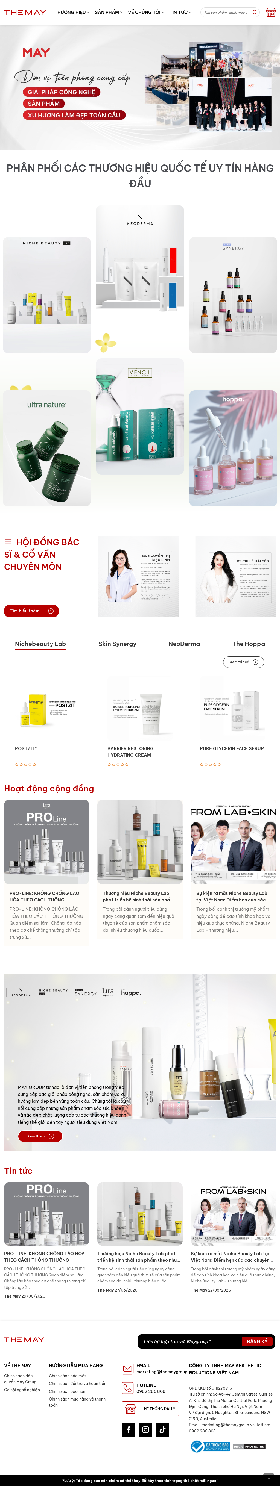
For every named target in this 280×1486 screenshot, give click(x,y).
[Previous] (100, 577)
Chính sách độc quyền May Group (20, 1378)
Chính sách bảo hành (68, 1391)
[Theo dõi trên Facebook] (128, 1430)
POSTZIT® (26, 748)
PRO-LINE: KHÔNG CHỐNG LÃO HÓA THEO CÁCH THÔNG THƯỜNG (44, 897)
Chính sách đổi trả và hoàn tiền (77, 1383)
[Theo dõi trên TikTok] (162, 1430)
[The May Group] (25, 12)
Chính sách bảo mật (67, 1375)
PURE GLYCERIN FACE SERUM (232, 748)
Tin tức (179, 12)
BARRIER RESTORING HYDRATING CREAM (130, 752)
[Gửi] (254, 12)
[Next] (273, 577)
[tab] (40, 644)
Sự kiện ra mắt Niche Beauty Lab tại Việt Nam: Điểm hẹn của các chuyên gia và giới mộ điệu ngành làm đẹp (232, 897)
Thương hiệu (70, 12)
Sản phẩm (107, 12)
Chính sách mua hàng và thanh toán (77, 1402)
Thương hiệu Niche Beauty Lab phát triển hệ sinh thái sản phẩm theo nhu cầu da (138, 897)
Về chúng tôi (144, 12)
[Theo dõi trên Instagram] (145, 1430)
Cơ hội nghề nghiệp (22, 1389)
